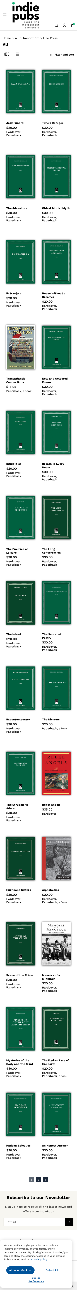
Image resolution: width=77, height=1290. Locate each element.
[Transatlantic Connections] (20, 347)
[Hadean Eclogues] (20, 1114)
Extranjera (13, 293)
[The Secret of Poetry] (56, 603)
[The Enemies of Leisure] (20, 518)
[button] (7, 15)
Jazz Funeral (15, 123)
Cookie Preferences (36, 1279)
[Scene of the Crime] (20, 944)
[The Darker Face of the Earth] (56, 1029)
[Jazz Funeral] (20, 91)
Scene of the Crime (19, 975)
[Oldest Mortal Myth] (56, 177)
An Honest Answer (55, 1145)
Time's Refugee (53, 123)
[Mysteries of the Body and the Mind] (20, 1029)
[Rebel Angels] (56, 773)
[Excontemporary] (20, 688)
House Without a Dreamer (54, 295)
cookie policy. (39, 1259)
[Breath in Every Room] (56, 432)
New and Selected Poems (55, 380)
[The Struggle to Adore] (20, 773)
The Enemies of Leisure (17, 550)
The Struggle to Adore (17, 806)
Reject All (52, 1270)
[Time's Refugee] (56, 91)
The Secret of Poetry (51, 636)
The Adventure (16, 208)
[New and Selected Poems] (56, 347)
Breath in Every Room (53, 465)
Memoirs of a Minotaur (51, 977)
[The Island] (20, 603)
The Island (13, 634)
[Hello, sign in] (64, 25)
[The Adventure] (20, 177)
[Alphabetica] (56, 858)
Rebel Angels (51, 804)
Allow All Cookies (20, 1270)
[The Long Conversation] (56, 518)
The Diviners (51, 719)
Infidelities (13, 463)
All (17, 38)
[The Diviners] (56, 688)
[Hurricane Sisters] (20, 858)
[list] (17, 54)
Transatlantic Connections (15, 380)
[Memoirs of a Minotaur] (56, 944)
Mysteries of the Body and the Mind (19, 1062)
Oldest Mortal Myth (56, 208)
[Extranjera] (20, 262)
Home (7, 38)
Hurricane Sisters (18, 890)
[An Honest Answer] (56, 1114)
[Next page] (45, 1179)
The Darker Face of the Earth (55, 1062)
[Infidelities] (20, 432)
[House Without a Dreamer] (56, 262)
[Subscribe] (69, 1222)
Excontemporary (18, 719)
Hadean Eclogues (18, 1145)
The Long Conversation (51, 550)
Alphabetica (50, 890)
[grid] (7, 54)
